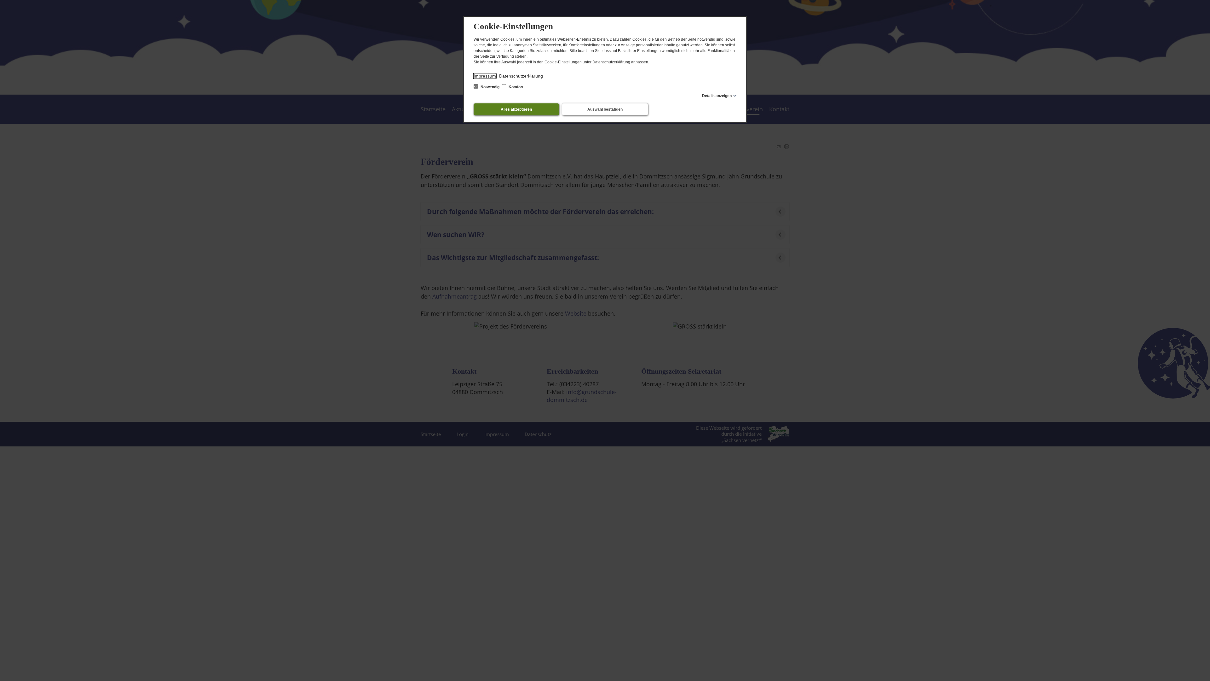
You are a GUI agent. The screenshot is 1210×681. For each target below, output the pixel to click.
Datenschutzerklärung (521, 76)
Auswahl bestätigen (605, 109)
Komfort (515, 87)
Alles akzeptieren (516, 109)
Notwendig (490, 87)
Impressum (485, 76)
